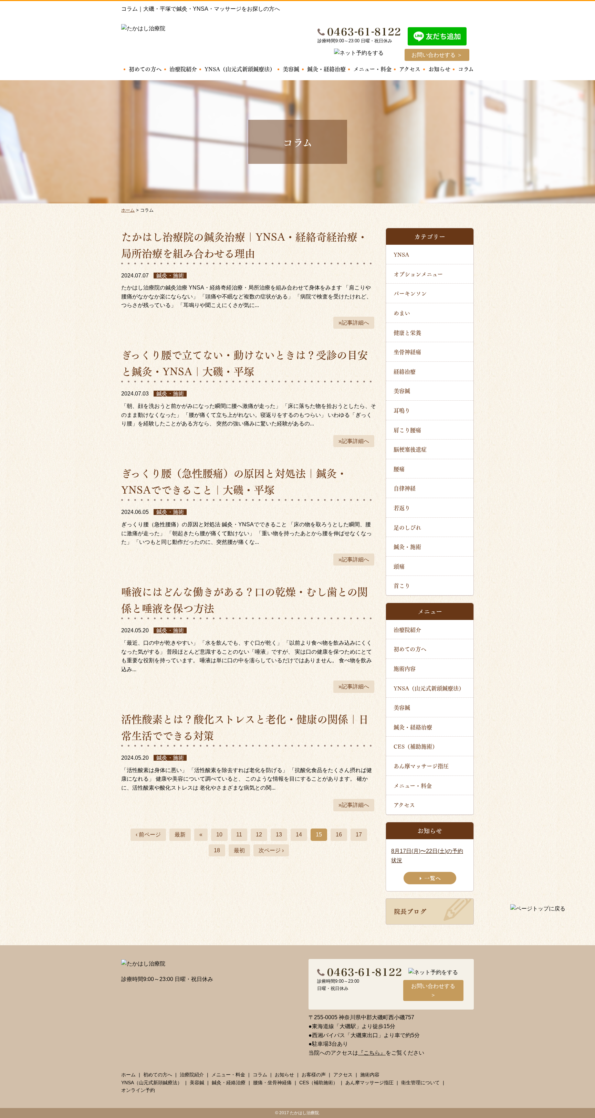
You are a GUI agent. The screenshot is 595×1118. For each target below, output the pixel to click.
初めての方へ (145, 68)
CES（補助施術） (416, 746)
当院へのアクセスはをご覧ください (366, 1053)
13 (279, 834)
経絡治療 (405, 371)
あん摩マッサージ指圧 (421, 765)
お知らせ (439, 68)
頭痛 (399, 566)
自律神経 (405, 488)
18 (217, 850)
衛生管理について (420, 1082)
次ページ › (271, 850)
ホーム (128, 1074)
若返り (402, 507)
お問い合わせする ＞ (436, 55)
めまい (402, 312)
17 (359, 834)
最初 (239, 850)
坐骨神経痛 (407, 351)
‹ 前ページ (148, 834)
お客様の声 (314, 1074)
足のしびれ (407, 527)
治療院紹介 (183, 68)
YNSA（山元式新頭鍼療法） (240, 68)
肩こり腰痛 (407, 429)
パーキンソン (410, 293)
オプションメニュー (418, 274)
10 (219, 834)
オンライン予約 (138, 1090)
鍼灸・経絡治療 (326, 68)
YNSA (401, 254)
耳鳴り (402, 410)
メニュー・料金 (372, 68)
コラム (466, 68)
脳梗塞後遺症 (410, 449)
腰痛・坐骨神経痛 (272, 1082)
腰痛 (399, 468)
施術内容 (405, 668)
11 (239, 834)
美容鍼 (291, 68)
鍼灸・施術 (407, 546)
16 (339, 834)
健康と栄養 (407, 332)
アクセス (409, 68)
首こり (402, 585)
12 (259, 834)
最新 (180, 834)
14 (299, 834)
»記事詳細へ (353, 323)
